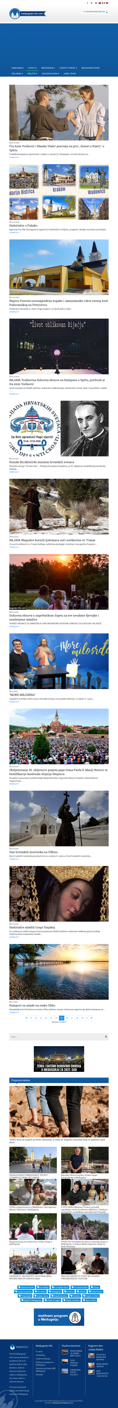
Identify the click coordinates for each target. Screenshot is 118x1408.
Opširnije (13, 157)
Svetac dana (42, 1296)
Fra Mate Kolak (80, 1287)
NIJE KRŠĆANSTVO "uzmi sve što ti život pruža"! (102, 1375)
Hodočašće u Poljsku (23, 225)
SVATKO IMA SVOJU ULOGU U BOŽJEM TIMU (75, 1375)
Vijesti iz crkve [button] (67, 67)
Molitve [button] (31, 73)
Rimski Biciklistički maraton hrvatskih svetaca (41, 462)
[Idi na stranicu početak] (26, 1018)
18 (77, 1018)
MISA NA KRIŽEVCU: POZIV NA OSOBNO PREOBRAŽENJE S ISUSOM (80, 1277)
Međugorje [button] (47, 67)
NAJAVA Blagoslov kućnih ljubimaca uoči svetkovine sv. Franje (52, 540)
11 (41, 1018)
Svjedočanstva (60, 1296)
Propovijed (26, 1296)
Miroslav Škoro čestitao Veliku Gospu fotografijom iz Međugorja (79, 1176)
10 (36, 1018)
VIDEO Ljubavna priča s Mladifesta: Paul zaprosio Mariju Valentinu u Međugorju (32, 1208)
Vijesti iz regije (53, 1300)
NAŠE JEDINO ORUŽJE (102, 1365)
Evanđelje (44, 1287)
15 (62, 1018)
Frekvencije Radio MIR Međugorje (45, 1369)
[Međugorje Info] (27, 13)
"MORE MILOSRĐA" (22, 695)
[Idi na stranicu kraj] (91, 1018)
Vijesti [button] (31, 67)
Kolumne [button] (16, 73)
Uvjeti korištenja (43, 1358)
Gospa (96, 1287)
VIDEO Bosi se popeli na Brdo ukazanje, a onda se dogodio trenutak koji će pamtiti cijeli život (57, 1141)
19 (82, 1018)
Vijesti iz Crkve (92, 1296)
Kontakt (39, 1374)
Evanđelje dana (61, 1287)
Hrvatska (41, 1291)
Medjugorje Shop (90, 67)
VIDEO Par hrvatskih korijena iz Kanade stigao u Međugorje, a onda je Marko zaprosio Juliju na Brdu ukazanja (84, 1244)
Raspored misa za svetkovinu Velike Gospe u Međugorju (30, 1242)
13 (51, 1018)
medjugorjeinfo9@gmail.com (62, 1403)
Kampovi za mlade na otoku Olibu (32, 1005)
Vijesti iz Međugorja (32, 1300)
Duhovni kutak (27, 1287)
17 (72, 1018)
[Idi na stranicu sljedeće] (87, 1018)
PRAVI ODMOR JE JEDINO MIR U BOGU (76, 1353)
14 (56, 1018)
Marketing (40, 1355)
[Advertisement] (59, 43)
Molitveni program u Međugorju (45, 1363)
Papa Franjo (96, 1291)
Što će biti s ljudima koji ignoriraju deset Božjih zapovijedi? (101, 1359)
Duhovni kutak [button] (49, 73)
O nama (39, 1351)
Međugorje (56, 1291)
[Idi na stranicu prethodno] (31, 1018)
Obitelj (82, 1291)
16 (67, 1018)
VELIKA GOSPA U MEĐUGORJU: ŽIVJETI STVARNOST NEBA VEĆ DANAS (28, 1176)
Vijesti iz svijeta (73, 1300)
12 (46, 1018)
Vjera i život (70, 73)
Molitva (70, 1291)
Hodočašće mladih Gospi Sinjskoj (32, 927)
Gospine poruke (25, 1291)
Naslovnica (17, 67)
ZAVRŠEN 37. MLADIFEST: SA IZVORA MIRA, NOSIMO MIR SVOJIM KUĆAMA (30, 1277)
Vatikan (76, 1296)
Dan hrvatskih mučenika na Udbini (33, 852)
